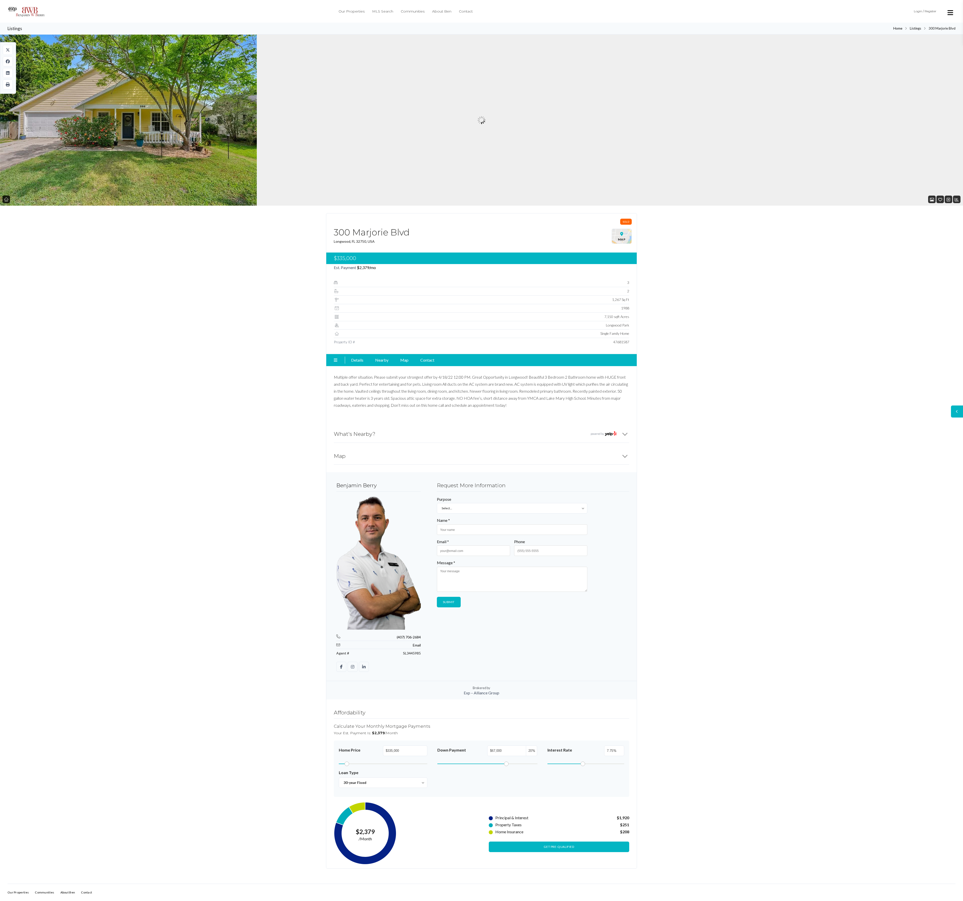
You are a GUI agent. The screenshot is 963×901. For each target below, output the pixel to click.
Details (357, 360)
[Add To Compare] (948, 199)
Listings (915, 28)
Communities (413, 11)
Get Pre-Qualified (559, 847)
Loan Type (348, 772)
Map (404, 360)
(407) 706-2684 (409, 637)
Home (897, 28)
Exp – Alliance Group (481, 692)
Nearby (381, 360)
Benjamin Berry (356, 485)
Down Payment (451, 750)
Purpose (444, 499)
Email (417, 645)
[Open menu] (950, 13)
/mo (366, 267)
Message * (446, 562)
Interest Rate (559, 750)
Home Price (349, 750)
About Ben (441, 11)
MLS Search (382, 11)
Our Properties (352, 11)
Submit (449, 602)
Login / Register (925, 11)
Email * (443, 541)
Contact (466, 11)
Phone (519, 541)
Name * (443, 520)
